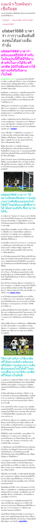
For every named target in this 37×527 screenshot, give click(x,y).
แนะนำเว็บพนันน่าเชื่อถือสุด (16, 6)
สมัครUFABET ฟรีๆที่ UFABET (22, 20)
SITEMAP (5, 20)
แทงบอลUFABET (8, 24)
